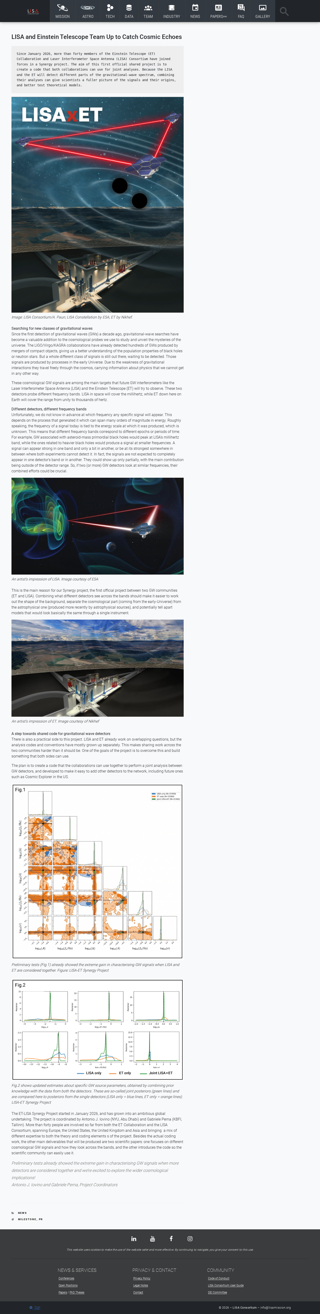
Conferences (66, 1278)
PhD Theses (77, 1292)
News (22, 1213)
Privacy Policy (141, 1278)
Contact (138, 1292)
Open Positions (68, 1285)
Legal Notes (140, 1285)
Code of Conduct (218, 1278)
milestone (27, 1219)
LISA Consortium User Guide (226, 1285)
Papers (63, 1292)
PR (41, 1219)
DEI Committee (217, 1292)
